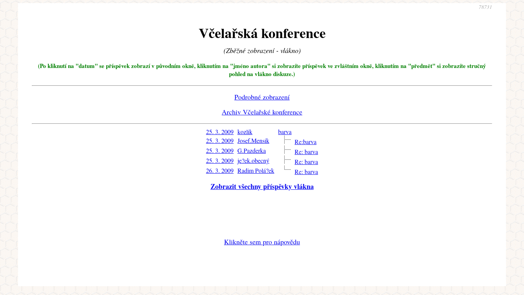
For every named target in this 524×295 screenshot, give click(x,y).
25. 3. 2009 (220, 132)
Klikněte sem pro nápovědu (262, 241)
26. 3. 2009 (220, 170)
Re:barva (305, 142)
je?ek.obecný (253, 160)
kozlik (244, 132)
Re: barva (306, 152)
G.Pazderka (251, 150)
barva (285, 132)
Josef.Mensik (253, 140)
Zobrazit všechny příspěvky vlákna (262, 186)
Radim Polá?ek (255, 170)
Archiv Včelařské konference (262, 111)
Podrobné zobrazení (262, 96)
